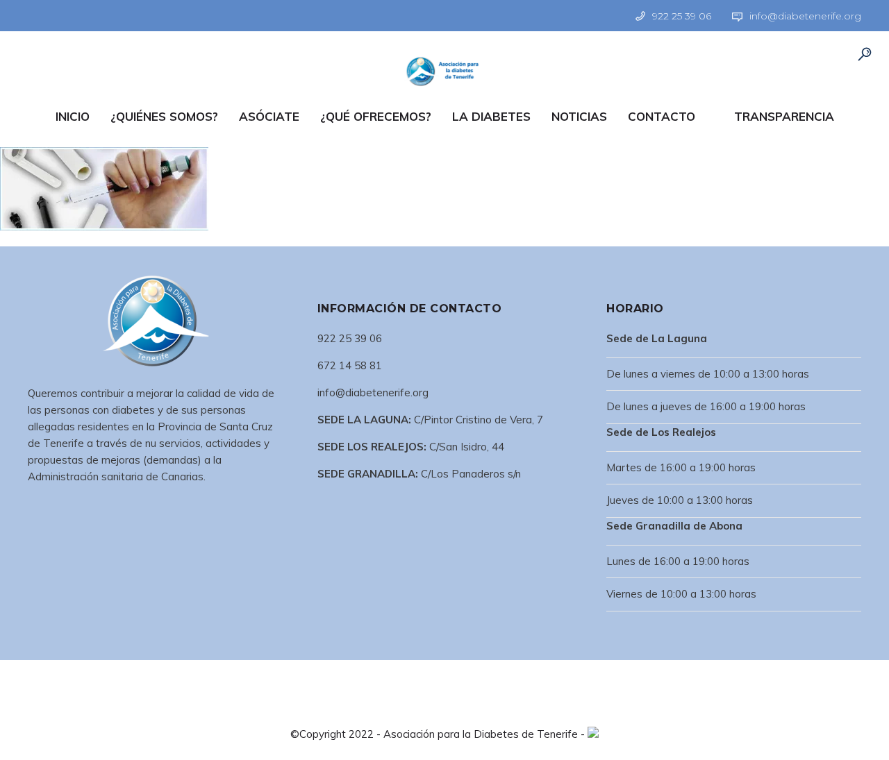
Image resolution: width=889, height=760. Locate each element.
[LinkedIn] (54, 14)
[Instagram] (73, 14)
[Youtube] (91, 14)
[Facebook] (35, 14)
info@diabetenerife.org (805, 16)
